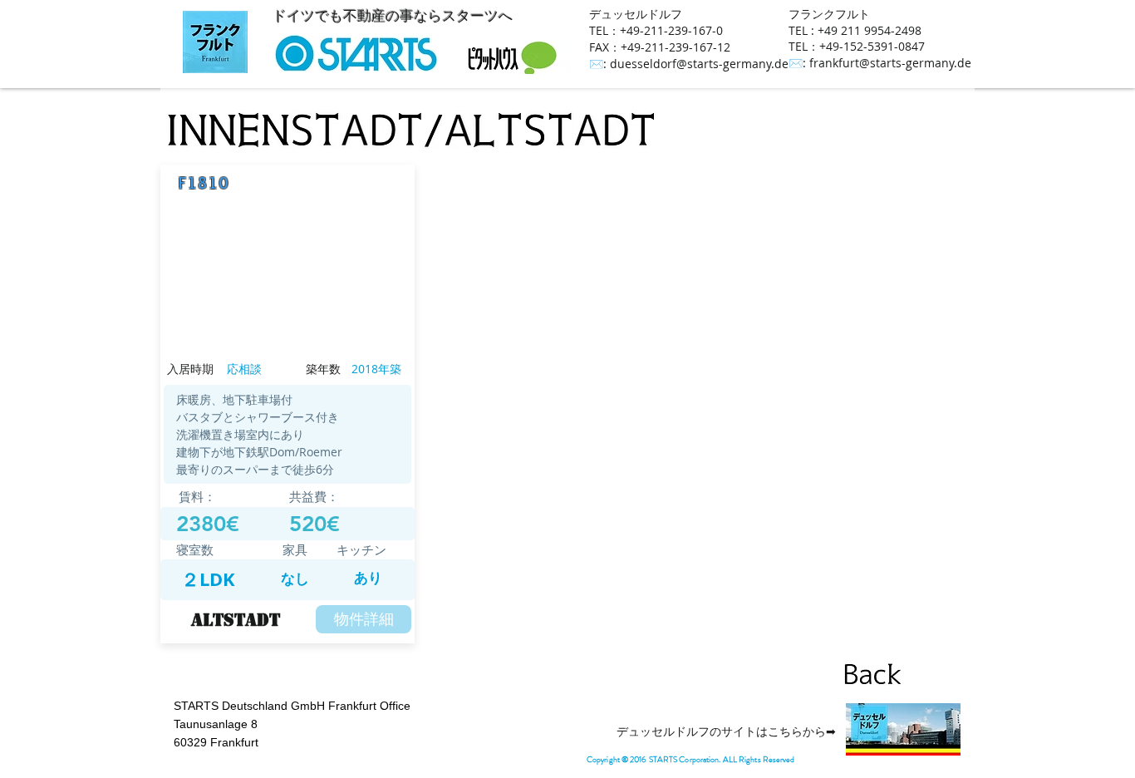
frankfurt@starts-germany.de (890, 63)
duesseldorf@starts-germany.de (699, 63)
